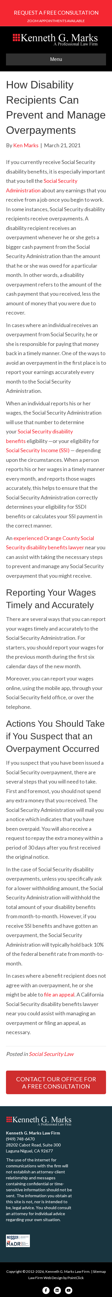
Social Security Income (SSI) (38, 450)
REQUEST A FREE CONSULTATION (56, 12)
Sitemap (99, 1271)
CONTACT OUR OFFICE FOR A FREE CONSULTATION (56, 1082)
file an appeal (59, 994)
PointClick (75, 1277)
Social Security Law (51, 1054)
